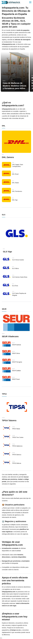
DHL (3, 126)
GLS (3, 215)
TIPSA (4, 394)
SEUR (4, 309)
